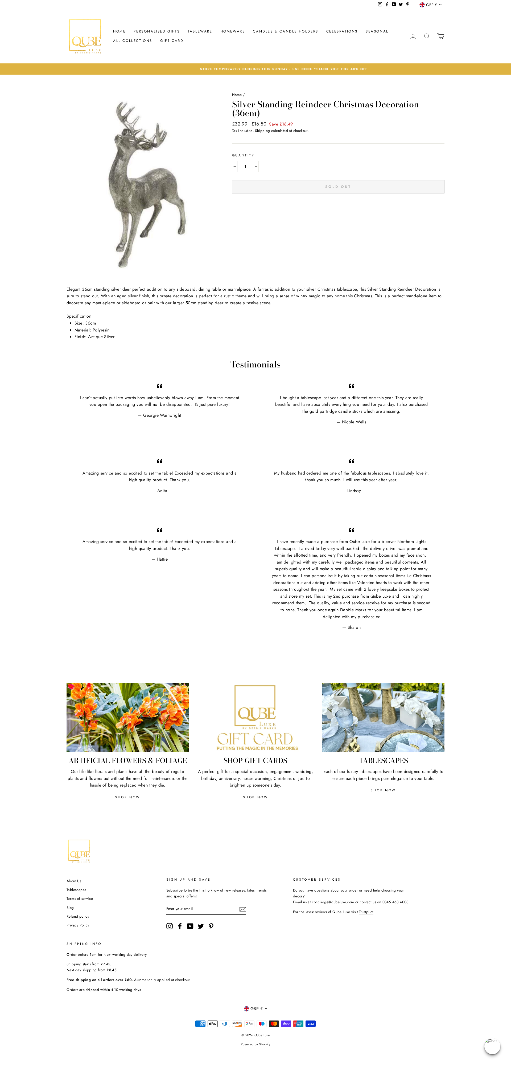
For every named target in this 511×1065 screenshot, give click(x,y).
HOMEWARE (232, 31)
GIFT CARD (171, 40)
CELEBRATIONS (342, 31)
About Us (74, 881)
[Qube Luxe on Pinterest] (211, 926)
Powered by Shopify (255, 1044)
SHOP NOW (127, 797)
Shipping (262, 130)
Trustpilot (366, 911)
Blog (70, 907)
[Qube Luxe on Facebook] (180, 926)
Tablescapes (76, 889)
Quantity (243, 155)
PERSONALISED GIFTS (157, 31)
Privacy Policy (78, 925)
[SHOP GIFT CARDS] (256, 717)
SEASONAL (377, 31)
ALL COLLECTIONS (132, 40)
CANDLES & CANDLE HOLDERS (285, 31)
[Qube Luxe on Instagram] (169, 926)
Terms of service (80, 898)
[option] (255, 69)
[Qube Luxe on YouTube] (190, 926)
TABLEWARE (200, 31)
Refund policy (78, 916)
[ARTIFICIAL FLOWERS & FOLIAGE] (128, 717)
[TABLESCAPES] (383, 717)
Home (119, 31)
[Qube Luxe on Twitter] (200, 926)
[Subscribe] (242, 909)
